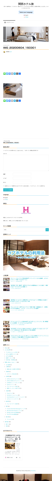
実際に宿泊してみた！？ (11, 362)
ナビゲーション (10, 22)
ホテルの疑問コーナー (11, 354)
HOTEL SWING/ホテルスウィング (14, 381)
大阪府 (7, 391)
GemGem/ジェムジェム (12, 395)
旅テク (7, 424)
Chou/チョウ (10, 393)
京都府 (7, 371)
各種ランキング (9, 358)
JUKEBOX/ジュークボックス (13, 382)
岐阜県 (7, 401)
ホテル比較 (8, 356)
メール (5, 178)
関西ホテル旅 (26, 3)
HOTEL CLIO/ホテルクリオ (13, 379)
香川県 (7, 417)
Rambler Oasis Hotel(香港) (13, 412)
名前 (4, 174)
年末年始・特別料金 (11, 360)
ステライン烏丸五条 (12, 374)
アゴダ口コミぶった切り (12, 352)
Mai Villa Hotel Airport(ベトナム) (14, 410)
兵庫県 (7, 376)
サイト (4, 182)
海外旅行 (7, 422)
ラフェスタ (9, 419)
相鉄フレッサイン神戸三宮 (13, 388)
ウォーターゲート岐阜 (12, 404)
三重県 (7, 366)
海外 (7, 406)
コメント (5, 153)
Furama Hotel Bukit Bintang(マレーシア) (16, 409)
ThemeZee (33, 470)
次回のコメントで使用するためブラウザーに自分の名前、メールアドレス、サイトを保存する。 (25, 186)
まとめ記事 (7, 350)
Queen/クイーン (11, 384)
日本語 (26, 17)
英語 (7, 426)
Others (6, 348)
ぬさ (11, 51)
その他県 (8, 365)
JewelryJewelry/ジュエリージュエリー (16, 397)
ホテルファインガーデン (13, 399)
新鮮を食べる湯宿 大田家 (13, 369)
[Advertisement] (26, 63)
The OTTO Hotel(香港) (12, 414)
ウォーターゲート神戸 (12, 386)
